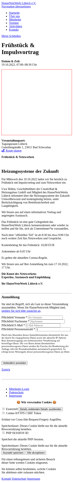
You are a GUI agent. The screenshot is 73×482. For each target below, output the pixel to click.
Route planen (13, 150)
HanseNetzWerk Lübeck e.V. (18, 3)
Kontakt (14, 29)
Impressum (15, 395)
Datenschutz (16, 392)
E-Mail (13, 325)
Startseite (14, 12)
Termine (14, 22)
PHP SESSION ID (17, 433)
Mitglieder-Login (19, 389)
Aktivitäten (15, 26)
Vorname (14, 317)
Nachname (15, 321)
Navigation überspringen (16, 6)
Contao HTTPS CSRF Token (23, 413)
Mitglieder (15, 19)
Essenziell (12, 409)
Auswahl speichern (13, 452)
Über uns (14, 16)
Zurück (5, 369)
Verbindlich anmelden (14, 363)
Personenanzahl (18, 329)
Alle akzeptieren (36, 452)
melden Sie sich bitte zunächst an (20, 310)
